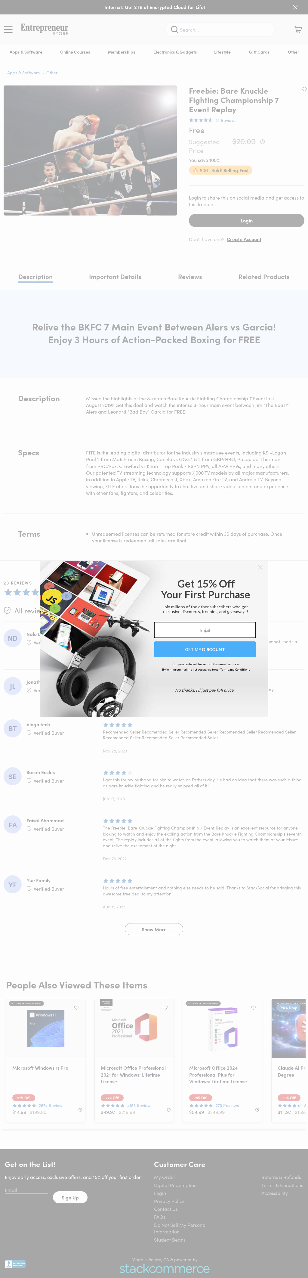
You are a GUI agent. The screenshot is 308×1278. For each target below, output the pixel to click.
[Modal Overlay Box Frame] (154, 639)
